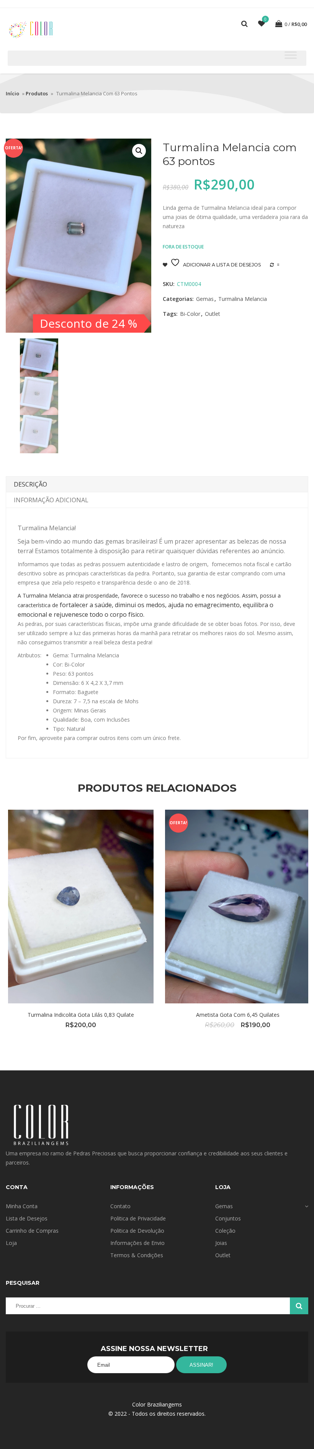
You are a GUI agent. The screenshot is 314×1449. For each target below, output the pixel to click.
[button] (139, 151)
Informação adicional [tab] (51, 500)
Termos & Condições (136, 1255)
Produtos (37, 93)
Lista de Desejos (26, 1218)
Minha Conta (22, 1206)
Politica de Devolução (137, 1230)
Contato (120, 1206)
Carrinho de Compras (32, 1230)
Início (12, 93)
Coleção (225, 1230)
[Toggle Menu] (291, 55)
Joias (221, 1242)
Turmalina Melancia (242, 298)
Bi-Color (190, 313)
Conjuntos (228, 1218)
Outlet (212, 313)
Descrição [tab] (30, 484)
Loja (11, 1242)
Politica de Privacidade (138, 1218)
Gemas (205, 298)
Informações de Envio (137, 1242)
